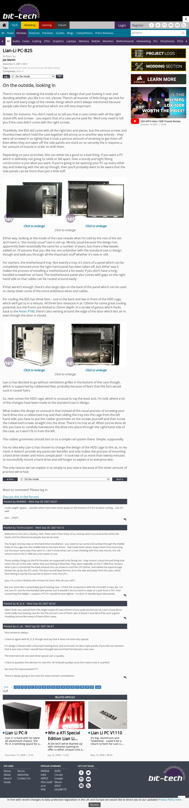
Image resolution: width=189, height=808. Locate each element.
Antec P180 (27, 311)
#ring (56, 67)
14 (63, 687)
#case (31, 67)
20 (91, 687)
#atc (25, 67)
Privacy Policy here (169, 799)
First (6, 687)
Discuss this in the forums (21, 497)
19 (87, 687)
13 (58, 687)
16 (72, 687)
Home (7, 771)
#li (46, 67)
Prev (6, 77)
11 (48, 687)
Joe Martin (9, 60)
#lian (50, 67)
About (7, 774)
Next (59, 76)
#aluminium (15, 67)
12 (53, 687)
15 (67, 687)
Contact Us (23, 778)
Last (98, 687)
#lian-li (19, 71)
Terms (21, 771)
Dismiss (94, 804)
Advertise (23, 774)
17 (77, 687)
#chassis (39, 67)
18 (82, 687)
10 (44, 687)
